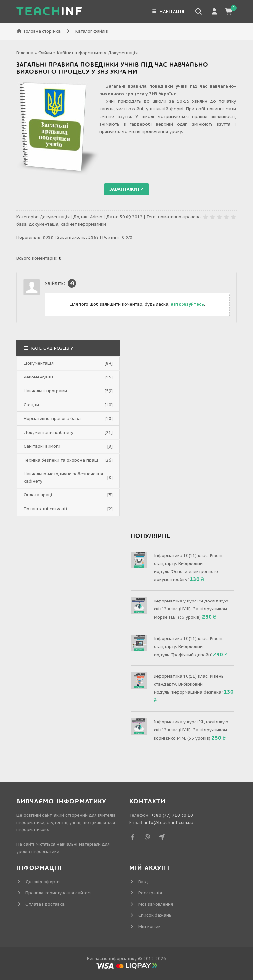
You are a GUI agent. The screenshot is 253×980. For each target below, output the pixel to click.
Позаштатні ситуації (45, 509)
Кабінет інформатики (80, 53)
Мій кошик (149, 926)
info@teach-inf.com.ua (169, 822)
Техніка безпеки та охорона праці (61, 460)
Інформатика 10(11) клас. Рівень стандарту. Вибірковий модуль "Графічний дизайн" (189, 647)
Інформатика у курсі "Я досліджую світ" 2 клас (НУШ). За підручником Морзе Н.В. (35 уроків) (191, 609)
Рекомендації (38, 377)
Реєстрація (150, 893)
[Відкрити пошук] (198, 11)
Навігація (171, 11)
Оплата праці (38, 495)
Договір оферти (42, 881)
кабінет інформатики (83, 224)
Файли (45, 53)
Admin (96, 217)
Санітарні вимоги (42, 446)
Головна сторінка (42, 31)
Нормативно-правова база (52, 418)
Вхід (143, 881)
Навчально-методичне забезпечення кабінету (63, 477)
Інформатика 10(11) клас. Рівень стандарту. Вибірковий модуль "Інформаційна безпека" (189, 684)
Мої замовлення (155, 904)
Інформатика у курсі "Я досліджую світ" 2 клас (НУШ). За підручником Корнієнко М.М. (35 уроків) (191, 730)
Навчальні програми (45, 391)
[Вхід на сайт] (72, 283)
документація (43, 224)
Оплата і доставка (45, 904)
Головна (24, 53)
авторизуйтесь (187, 304)
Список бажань (154, 915)
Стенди (31, 404)
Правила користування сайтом (58, 893)
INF (49, 11)
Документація (123, 53)
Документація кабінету (48, 432)
